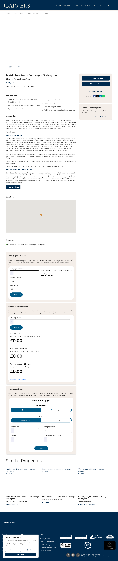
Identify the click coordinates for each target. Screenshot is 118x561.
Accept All (20, 554)
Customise (13, 550)
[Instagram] (73, 555)
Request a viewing (95, 78)
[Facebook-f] (68, 555)
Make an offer (95, 84)
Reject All (28, 550)
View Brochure (13, 187)
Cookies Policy (45, 545)
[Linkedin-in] (78, 555)
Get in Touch (98, 5)
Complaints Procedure (48, 548)
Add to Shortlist (96, 92)
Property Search (18, 13)
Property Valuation (64, 5)
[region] (21, 546)
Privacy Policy (45, 539)
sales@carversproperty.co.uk (100, 116)
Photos (13, 67)
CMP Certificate (45, 551)
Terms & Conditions (47, 542)
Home (8, 13)
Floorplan (22, 67)
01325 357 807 (86, 116)
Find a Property (81, 5)
